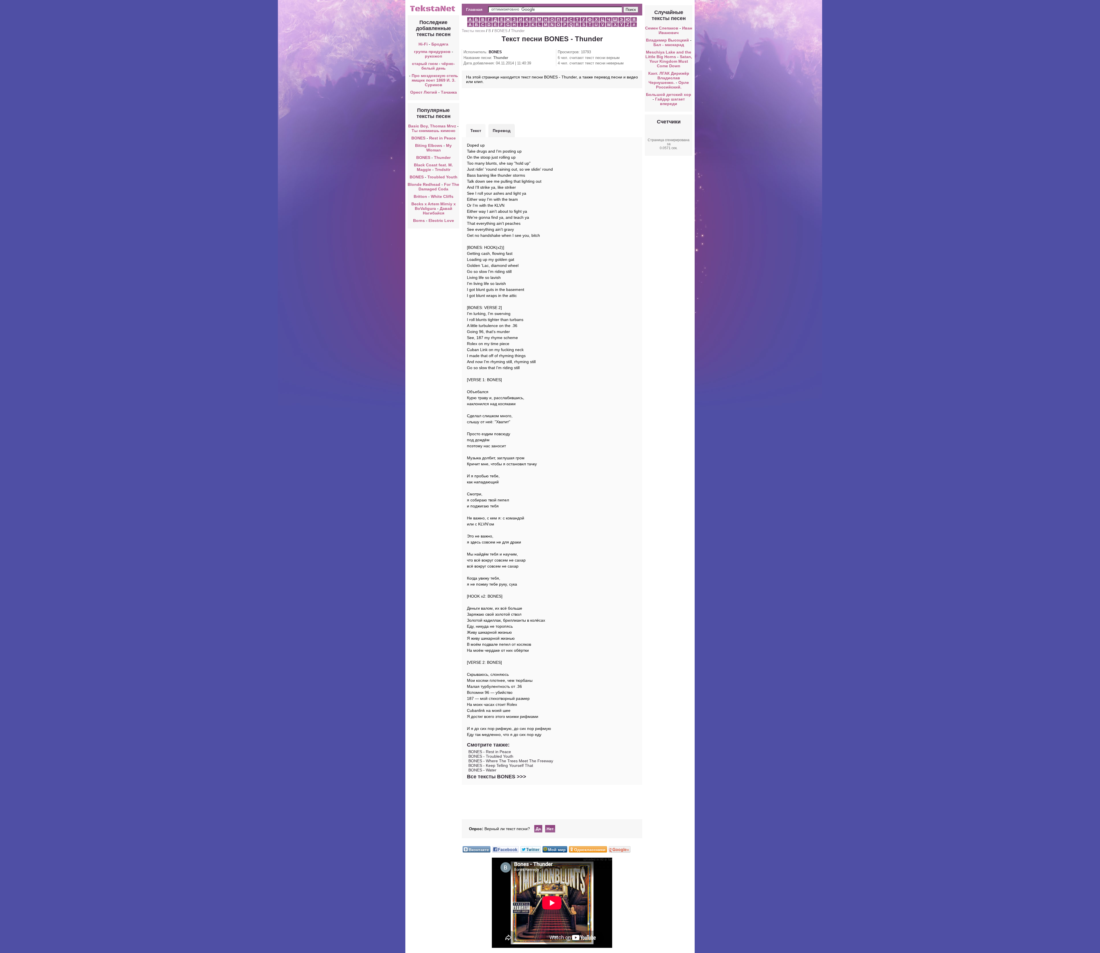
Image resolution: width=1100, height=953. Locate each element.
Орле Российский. (672, 84)
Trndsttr (442, 169)
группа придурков (432, 51)
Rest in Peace (442, 138)
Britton (420, 196)
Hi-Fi (423, 44)
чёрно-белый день (438, 65)
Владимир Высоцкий (667, 40)
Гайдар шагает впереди (670, 101)
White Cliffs (442, 196)
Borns (419, 220)
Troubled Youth (442, 177)
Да (538, 828)
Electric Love (441, 220)
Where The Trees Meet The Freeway (519, 761)
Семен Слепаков (661, 28)
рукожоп (433, 56)
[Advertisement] (552, 105)
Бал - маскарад (668, 44)
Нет (550, 828)
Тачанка (449, 92)
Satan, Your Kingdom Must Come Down (670, 61)
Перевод (501, 130)
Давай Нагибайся (437, 210)
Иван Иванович (675, 30)
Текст (475, 130)
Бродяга (439, 44)
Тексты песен (473, 31)
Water (491, 770)
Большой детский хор (668, 94)
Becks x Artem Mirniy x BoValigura (433, 206)
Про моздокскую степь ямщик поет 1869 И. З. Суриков (435, 80)
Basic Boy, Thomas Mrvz (432, 126)
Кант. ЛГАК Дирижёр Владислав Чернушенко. (668, 78)
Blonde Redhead (424, 184)
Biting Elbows (428, 145)
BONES (418, 138)
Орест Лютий (423, 92)
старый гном (425, 63)
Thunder (442, 157)
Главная (474, 9)
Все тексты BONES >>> (496, 776)
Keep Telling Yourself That (509, 765)
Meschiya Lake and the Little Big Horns (668, 54)
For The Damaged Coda (439, 186)
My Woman (439, 147)
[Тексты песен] (433, 11)
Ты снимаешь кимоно (433, 130)
